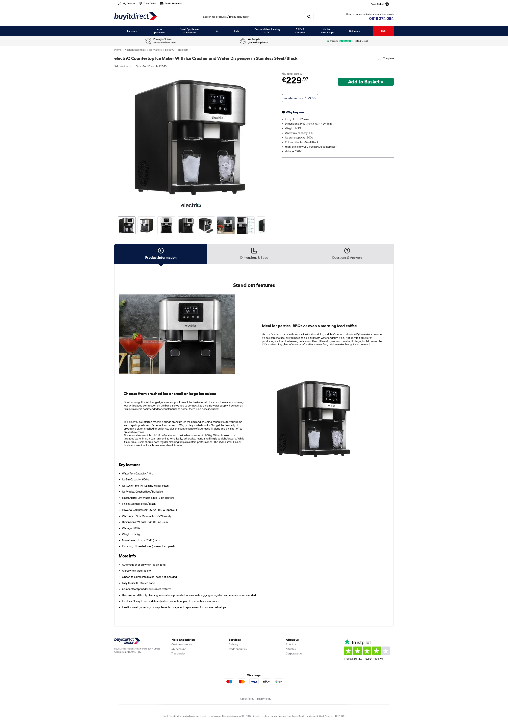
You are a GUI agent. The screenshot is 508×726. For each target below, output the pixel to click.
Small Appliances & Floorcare (189, 31)
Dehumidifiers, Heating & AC (267, 31)
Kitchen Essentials (135, 49)
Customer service (181, 644)
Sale (383, 30)
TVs (216, 30)
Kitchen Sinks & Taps (327, 31)
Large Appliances (159, 31)
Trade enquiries (238, 648)
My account (178, 648)
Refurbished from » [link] (300, 98)
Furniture (132, 30)
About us (291, 644)
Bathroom (354, 30)
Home (117, 49)
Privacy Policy (264, 698)
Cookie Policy (247, 698)
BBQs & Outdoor (300, 31)
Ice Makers (155, 49)
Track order (178, 653)
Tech (236, 30)
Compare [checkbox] (388, 58)
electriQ (169, 49)
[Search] (309, 16)
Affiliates (291, 648)
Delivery (233, 644)
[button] (265, 132)
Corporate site (294, 653)
